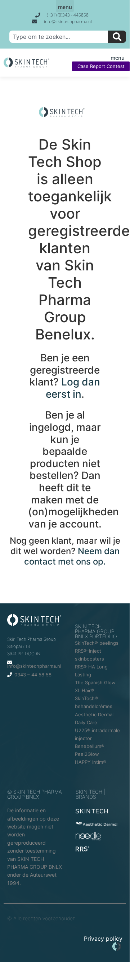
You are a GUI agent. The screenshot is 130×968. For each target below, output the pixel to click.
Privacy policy (103, 938)
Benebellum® (89, 746)
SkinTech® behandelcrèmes (93, 702)
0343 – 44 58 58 (32, 674)
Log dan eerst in (73, 388)
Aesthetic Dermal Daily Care (94, 718)
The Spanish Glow (95, 682)
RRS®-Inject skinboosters (89, 655)
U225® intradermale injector (97, 734)
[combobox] (58, 37)
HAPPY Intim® (90, 762)
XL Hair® (84, 690)
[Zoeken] (117, 37)
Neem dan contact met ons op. (72, 556)
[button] (65, 6)
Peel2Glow (87, 754)
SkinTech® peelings (96, 643)
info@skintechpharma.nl (34, 666)
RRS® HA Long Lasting (91, 670)
